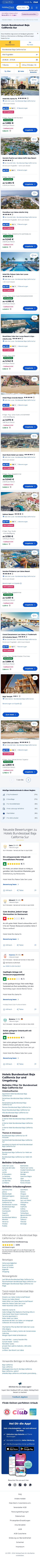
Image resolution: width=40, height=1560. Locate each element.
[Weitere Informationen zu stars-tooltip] (27, 98)
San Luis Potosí (25, 1200)
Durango (23, 1224)
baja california (7, 1367)
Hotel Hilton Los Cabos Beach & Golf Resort (17, 1301)
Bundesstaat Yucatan (9, 1205)
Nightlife (5, 1269)
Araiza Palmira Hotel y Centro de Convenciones (19, 1331)
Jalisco (4, 1192)
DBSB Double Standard (13, 966)
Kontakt (27, 2)
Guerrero (5, 1215)
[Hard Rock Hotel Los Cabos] (20, 442)
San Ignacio (24, 1172)
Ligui (22, 1178)
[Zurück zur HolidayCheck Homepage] (8, 7)
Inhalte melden (20, 1499)
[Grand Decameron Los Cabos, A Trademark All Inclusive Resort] (20, 621)
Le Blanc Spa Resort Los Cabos (13, 1350)
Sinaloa (4, 1224)
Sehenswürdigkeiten (9, 1263)
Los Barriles (6, 1181)
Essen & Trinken (8, 1267)
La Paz (4, 1170)
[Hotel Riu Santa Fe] (20, 85)
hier (8, 38)
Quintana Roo (7, 1190)
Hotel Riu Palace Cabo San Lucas (15, 274)
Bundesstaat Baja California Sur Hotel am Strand (17, 1153)
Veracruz (5, 1222)
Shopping (5, 1272)
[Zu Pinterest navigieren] (25, 1485)
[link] (32, 8)
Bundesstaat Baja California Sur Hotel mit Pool (17, 1158)
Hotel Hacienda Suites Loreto (12, 1306)
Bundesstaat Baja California (8, 1208)
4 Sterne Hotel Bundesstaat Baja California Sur (17, 1124)
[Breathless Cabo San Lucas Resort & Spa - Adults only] (20, 323)
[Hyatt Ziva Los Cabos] (20, 729)
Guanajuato (6, 1211)
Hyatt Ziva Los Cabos (11, 743)
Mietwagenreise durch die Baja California (17, 1369)
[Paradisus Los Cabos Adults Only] (20, 199)
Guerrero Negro (26, 1176)
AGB (20, 1529)
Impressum (20, 1547)
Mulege (23, 1174)
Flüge (4, 1286)
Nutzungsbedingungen (20, 1512)
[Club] (14, 15)
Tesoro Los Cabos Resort (11, 1299)
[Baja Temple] (20, 683)
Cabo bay (5, 1333)
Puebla (4, 1226)
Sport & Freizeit (7, 1265)
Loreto (4, 1172)
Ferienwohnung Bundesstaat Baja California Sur (14, 1103)
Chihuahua (24, 1202)
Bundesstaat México (9, 1217)
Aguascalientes (25, 1215)
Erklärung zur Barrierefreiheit (20, 1538)
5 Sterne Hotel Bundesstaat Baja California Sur (17, 1119)
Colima (22, 1209)
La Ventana (6, 1176)
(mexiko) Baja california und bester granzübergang (20, 1373)
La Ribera (5, 1183)
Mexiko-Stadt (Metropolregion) (8, 1195)
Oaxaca (4, 1198)
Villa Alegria (6, 1329)
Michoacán (24, 1198)
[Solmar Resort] (20, 501)
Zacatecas (23, 1217)
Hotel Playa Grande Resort (13, 398)
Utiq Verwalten (20, 1525)
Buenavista (24, 1166)
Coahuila (23, 1207)
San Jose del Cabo (8, 1168)
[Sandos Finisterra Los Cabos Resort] (20, 558)
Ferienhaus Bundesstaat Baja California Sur (16, 1099)
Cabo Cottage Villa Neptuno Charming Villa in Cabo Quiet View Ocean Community (18, 1313)
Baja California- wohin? (10, 1371)
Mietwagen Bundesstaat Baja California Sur (17, 1284)
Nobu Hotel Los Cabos (10, 1318)
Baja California (7, 1365)
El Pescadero (6, 1174)
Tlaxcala (23, 1222)
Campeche (24, 1211)
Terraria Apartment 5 (9, 1316)
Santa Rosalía (25, 1181)
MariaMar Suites (8, 1344)
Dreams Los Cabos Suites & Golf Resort (16, 1297)
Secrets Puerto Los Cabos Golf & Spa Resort (19, 158)
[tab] (10, 43)
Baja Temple (7, 697)
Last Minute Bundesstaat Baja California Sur (18, 1279)
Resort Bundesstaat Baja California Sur (16, 1110)
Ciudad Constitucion (27, 1170)
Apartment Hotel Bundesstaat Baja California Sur (14, 1094)
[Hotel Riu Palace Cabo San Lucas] (20, 261)
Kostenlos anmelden (29, 14)
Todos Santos (7, 1178)
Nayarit (4, 1213)
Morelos (5, 1219)
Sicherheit (20, 1542)
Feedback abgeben (20, 1397)
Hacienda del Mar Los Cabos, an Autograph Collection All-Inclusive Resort (17, 1321)
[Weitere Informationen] (10, 131)
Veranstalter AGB (20, 1507)
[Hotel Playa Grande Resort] (20, 385)
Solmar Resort (8, 514)
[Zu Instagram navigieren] (15, 1485)
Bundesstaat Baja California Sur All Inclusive (14, 1136)
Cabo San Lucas (7, 1166)
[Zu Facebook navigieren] (10, 1485)
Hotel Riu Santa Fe (10, 99)
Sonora (22, 1192)
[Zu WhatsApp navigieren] (30, 1485)
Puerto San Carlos (26, 1168)
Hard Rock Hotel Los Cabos (13, 455)
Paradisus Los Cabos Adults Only (15, 212)
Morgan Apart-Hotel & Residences (14, 1335)
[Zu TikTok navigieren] (20, 1485)
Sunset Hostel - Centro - (10, 1342)
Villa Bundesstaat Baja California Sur (15, 1112)
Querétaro (24, 1190)
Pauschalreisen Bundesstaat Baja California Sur (19, 1281)
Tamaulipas (24, 1213)
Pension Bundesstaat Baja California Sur (16, 1107)
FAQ (20, 1494)
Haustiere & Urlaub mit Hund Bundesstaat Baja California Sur (17, 1145)
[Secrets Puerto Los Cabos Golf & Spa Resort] (20, 145)
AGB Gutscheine (20, 1534)
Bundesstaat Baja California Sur (8, 1201)
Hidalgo (23, 1205)
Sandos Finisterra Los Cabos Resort (16, 571)
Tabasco (23, 1219)
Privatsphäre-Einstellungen (20, 1520)
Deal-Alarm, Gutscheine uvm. (20, 1503)
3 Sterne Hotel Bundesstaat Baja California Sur (17, 1128)
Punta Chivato (25, 1183)
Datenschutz (20, 1516)
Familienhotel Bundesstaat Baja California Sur (17, 1141)
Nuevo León (24, 1196)
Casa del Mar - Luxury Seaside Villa (14, 1339)
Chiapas (23, 1194)
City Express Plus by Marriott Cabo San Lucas (18, 1327)
